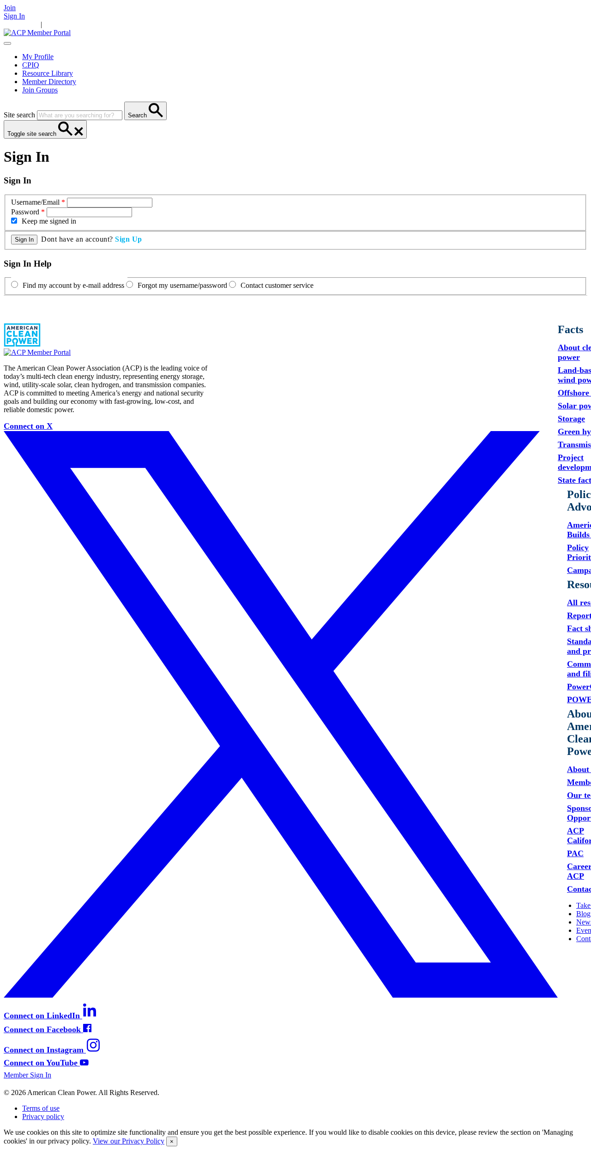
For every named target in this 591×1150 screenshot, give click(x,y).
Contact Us (170, 24)
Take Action (61, 24)
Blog (583, 914)
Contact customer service (277, 285)
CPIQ (30, 65)
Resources (96, 24)
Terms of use (41, 1108)
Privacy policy (43, 1116)
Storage (571, 418)
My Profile (38, 57)
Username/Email (35, 202)
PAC (575, 853)
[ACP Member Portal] (37, 33)
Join (10, 8)
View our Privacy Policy (128, 1141)
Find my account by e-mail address (73, 285)
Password (25, 212)
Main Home (21, 24)
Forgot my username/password (182, 285)
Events (142, 24)
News (121, 24)
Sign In (14, 16)
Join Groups (40, 90)
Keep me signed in (49, 221)
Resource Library (47, 73)
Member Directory (49, 81)
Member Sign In (27, 1075)
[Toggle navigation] (7, 43)
